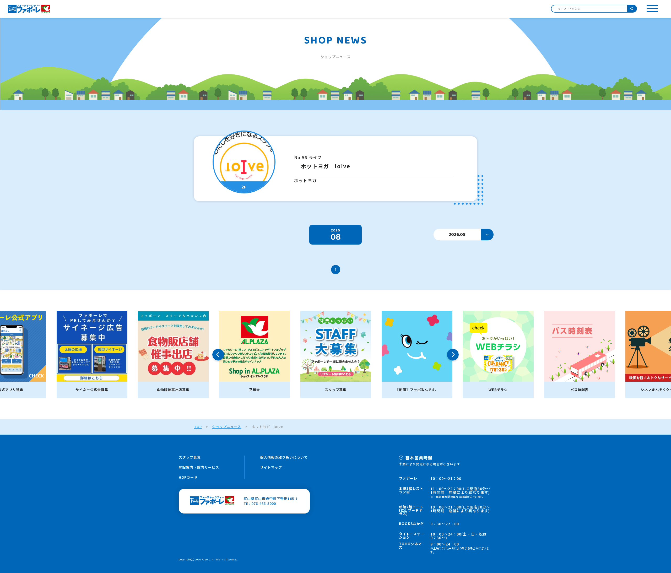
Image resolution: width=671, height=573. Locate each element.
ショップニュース (226, 426)
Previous (218, 354)
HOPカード (188, 477)
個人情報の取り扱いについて (284, 457)
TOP (198, 426)
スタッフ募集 (190, 457)
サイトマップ (271, 467)
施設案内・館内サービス (199, 467)
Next (453, 354)
